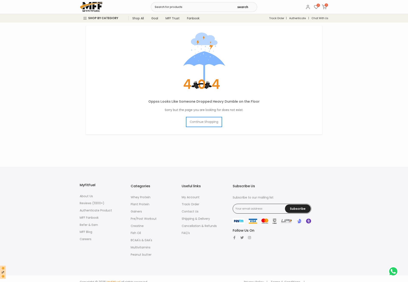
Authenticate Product (96, 210)
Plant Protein (140, 204)
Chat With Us (320, 18)
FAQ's (186, 233)
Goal (154, 18)
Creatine (137, 226)
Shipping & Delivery (196, 219)
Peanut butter (141, 254)
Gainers (136, 211)
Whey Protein (140, 197)
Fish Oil (136, 233)
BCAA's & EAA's (141, 240)
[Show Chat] (394, 271)
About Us (86, 196)
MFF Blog (86, 232)
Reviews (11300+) (92, 203)
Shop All (138, 18)
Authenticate (297, 18)
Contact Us (190, 211)
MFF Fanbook (89, 217)
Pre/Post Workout (144, 219)
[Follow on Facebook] (234, 237)
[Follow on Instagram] (249, 237)
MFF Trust (173, 18)
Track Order (276, 18)
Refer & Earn (89, 225)
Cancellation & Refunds (199, 226)
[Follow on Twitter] (242, 237)
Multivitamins (140, 247)
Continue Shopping (204, 122)
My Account (191, 197)
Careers (85, 239)
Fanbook (193, 18)
